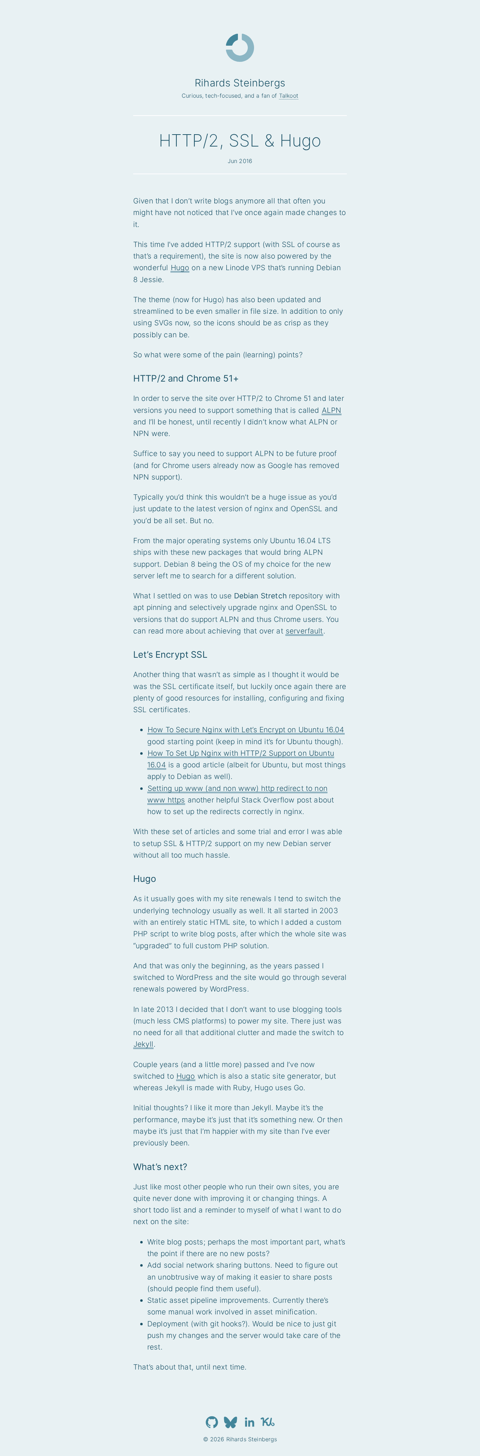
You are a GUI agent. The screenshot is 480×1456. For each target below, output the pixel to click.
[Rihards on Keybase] (268, 1422)
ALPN (332, 410)
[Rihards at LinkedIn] (249, 1422)
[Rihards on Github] (211, 1422)
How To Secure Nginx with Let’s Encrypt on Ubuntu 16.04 (246, 729)
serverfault (304, 630)
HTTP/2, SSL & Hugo (240, 140)
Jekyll (143, 1044)
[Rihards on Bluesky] (230, 1422)
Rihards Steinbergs (240, 83)
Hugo (180, 267)
